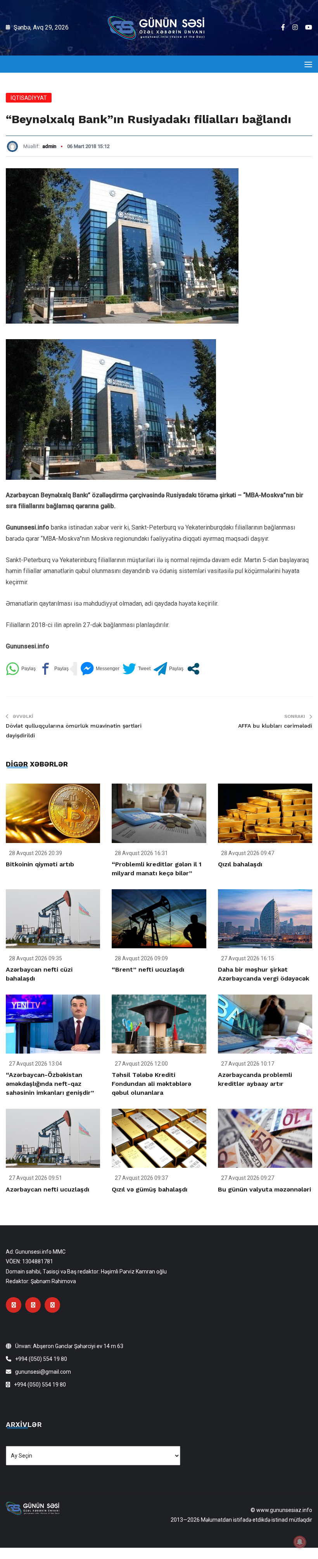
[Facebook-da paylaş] (54, 669)
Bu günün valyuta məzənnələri (264, 1189)
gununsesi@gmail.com (43, 1372)
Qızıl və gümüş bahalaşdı (149, 1189)
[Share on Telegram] (168, 669)
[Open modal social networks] (193, 669)
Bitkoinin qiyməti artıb (40, 864)
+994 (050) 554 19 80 (41, 1359)
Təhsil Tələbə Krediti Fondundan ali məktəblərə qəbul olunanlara (151, 1083)
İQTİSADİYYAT (28, 98)
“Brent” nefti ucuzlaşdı (148, 969)
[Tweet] (136, 669)
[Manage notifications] (300, 1542)
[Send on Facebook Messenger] (99, 669)
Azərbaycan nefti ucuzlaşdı (47, 1189)
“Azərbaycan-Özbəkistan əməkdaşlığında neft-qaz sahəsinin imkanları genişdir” (50, 1083)
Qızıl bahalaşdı (240, 864)
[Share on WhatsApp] (21, 669)
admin (49, 146)
